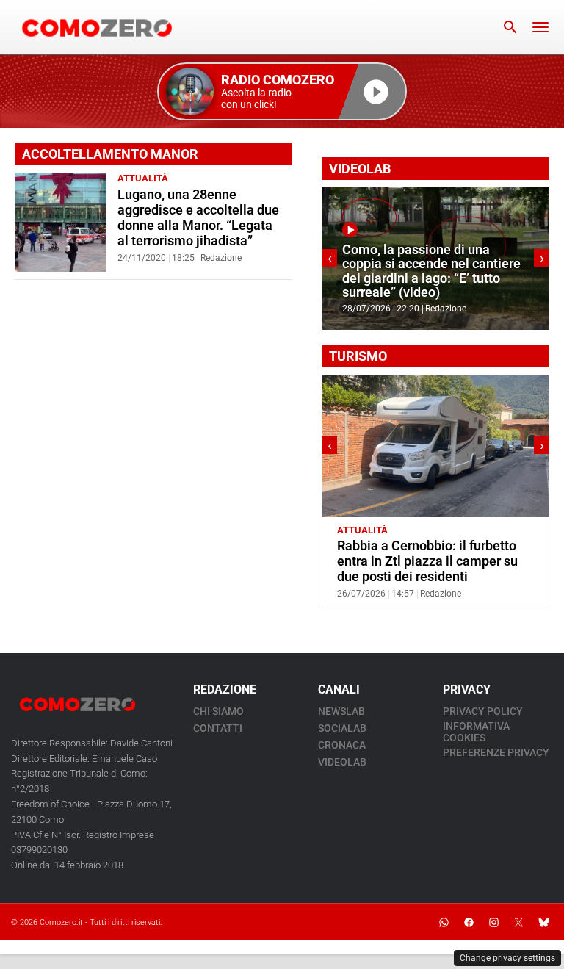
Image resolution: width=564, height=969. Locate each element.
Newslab (341, 711)
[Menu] (540, 27)
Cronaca (342, 745)
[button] (282, 91)
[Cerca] (510, 27)
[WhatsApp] (443, 922)
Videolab (342, 762)
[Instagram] (493, 922)
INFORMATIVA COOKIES (476, 731)
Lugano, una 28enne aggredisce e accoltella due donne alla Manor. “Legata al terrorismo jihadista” (198, 217)
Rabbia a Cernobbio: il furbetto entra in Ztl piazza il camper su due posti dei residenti (427, 561)
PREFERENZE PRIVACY (496, 752)
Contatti (217, 728)
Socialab (342, 728)
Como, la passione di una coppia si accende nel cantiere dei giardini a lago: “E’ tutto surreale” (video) (431, 271)
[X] (518, 922)
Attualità (143, 178)
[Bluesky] (543, 922)
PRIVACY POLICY (483, 711)
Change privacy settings (507, 958)
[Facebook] (468, 922)
